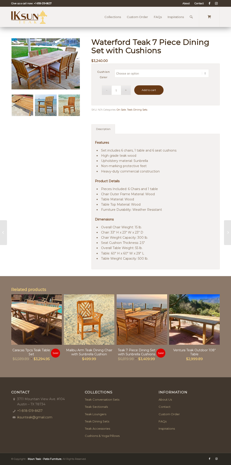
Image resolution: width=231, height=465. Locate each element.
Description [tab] (103, 129)
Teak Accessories (97, 428)
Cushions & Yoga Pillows (102, 436)
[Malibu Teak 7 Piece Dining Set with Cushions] (227, 232)
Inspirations (167, 428)
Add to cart (149, 90)
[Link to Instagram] (216, 3)
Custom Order (169, 414)
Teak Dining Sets (137, 109)
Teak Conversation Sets (102, 399)
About (186, 3)
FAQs (162, 421)
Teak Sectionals (96, 406)
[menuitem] (186, 3)
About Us (165, 399)
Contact (199, 3)
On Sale (121, 109)
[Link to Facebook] (209, 3)
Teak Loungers (95, 414)
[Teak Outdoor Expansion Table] (3, 232)
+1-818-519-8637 (43, 3)
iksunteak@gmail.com (34, 417)
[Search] (191, 17)
